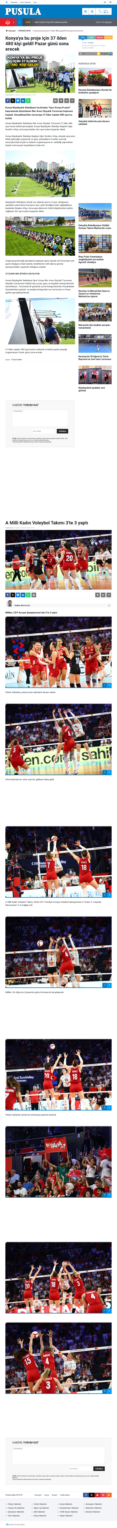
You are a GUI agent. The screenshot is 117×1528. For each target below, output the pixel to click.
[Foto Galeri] (110, 2)
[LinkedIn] (23, 100)
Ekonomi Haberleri (93, 1512)
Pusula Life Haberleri (16, 1508)
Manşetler (14, 2)
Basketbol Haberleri (94, 1508)
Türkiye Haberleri (14, 1504)
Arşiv (35, 2)
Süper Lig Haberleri (41, 1508)
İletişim (54, 1495)
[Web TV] (105, 2)
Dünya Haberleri (40, 1516)
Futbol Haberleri (40, 1504)
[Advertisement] (40, 381)
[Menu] (85, 11)
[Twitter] (13, 100)
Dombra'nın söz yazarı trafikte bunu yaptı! (51, 22)
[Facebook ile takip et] (86, 1495)
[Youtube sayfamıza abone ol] (97, 1495)
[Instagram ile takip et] (109, 605)
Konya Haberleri (66, 1504)
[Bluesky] (18, 100)
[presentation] (13, 22)
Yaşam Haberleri (66, 1516)
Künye (46, 1495)
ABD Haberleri (39, 1512)
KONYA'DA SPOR (25, 31)
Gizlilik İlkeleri (65, 1495)
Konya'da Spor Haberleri (69, 1508)
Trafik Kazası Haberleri (69, 1512)
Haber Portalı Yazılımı (17, 1524)
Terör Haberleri (14, 1516)
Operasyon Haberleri (16, 1512)
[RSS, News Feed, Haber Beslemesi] (109, 1495)
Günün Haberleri (25, 2)
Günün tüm (104, 22)
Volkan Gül (19, 605)
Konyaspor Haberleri (94, 1504)
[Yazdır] (55, 100)
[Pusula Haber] (23, 11)
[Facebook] (7, 100)
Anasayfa (12, 31)
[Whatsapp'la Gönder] (28, 100)
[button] (61, 100)
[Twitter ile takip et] (91, 1495)
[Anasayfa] (6, 2)
